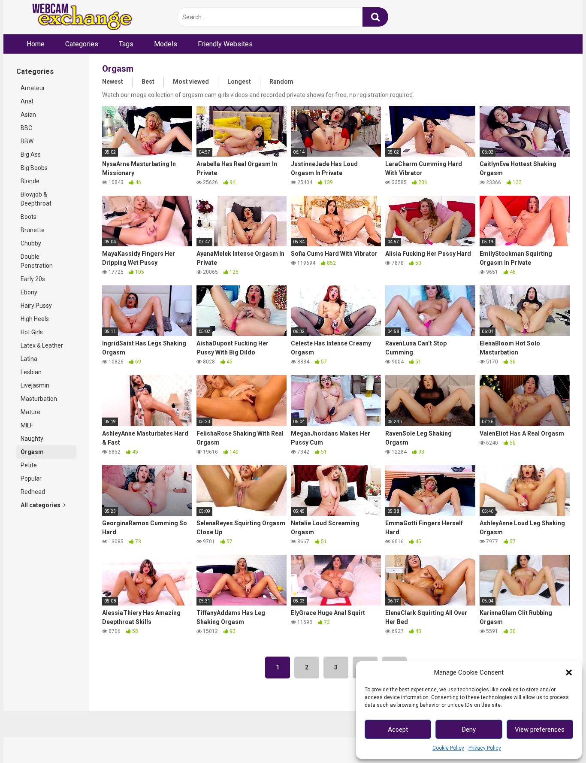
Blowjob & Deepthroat (36, 199)
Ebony (29, 292)
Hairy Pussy (36, 305)
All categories (41, 505)
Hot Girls (32, 332)
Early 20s (33, 279)
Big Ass (31, 154)
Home (36, 44)
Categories (81, 44)
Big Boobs (34, 167)
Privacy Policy (484, 748)
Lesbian (31, 372)
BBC (26, 127)
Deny (469, 729)
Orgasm (32, 451)
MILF (27, 425)
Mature (30, 412)
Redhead (33, 491)
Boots (28, 216)
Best (148, 81)
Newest (112, 81)
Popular (31, 478)
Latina (29, 358)
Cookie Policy (448, 748)
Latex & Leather (42, 345)
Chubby (31, 243)
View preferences (540, 729)
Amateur (33, 88)
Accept (398, 729)
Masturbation (39, 398)
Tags (126, 44)
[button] (569, 672)
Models (165, 44)
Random (281, 81)
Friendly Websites (225, 44)
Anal (27, 101)
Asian (28, 114)
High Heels (35, 318)
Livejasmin (35, 385)
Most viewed (191, 81)
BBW (27, 141)
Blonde (30, 181)
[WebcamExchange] (77, 17)
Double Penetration (37, 261)
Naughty (32, 438)
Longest (239, 81)
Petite (29, 465)
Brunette (33, 230)
